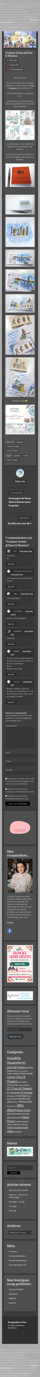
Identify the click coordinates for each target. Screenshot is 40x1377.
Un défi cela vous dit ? (19, 523)
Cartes (11, 1077)
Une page (13, 1206)
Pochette (18, 1121)
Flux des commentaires (18, 1260)
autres (30, 1067)
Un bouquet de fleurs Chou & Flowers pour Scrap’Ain (20, 502)
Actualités (14, 1058)
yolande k (17, 631)
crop (16, 1085)
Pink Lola (13, 60)
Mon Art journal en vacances (18, 1113)
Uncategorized (20, 1127)
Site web (8, 770)
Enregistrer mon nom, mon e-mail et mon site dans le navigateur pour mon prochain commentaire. (19, 781)
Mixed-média (23, 1110)
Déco (29, 1096)
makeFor (15, 1102)
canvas (15, 1073)
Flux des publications (17, 1256)
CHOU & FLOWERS (16, 1289)
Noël (9, 1117)
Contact (10, 922)
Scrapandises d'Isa (17, 1322)
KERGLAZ (12, 1298)
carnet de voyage (13, 446)
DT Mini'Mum (21, 1095)
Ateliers (21, 1067)
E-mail (8, 761)
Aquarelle (20, 442)
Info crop (12, 1210)
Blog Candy (17, 1071)
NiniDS (16, 651)
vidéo (10, 1131)
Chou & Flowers (12, 451)
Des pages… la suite (17, 1202)
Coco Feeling (22, 1082)
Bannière (10, 1071)
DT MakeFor (11, 1096)
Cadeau (9, 1073)
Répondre (11, 564)
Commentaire (11, 726)
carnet (26, 456)
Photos (11, 1121)
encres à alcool (12, 1099)
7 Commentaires (16, 69)
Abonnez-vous (15, 1036)
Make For (12, 1303)
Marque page (25, 1101)
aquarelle (17, 456)
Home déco (21, 1098)
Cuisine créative (24, 1085)
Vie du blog (18, 1131)
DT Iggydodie (13, 1092)
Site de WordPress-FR (17, 1265)
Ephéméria (13, 1294)
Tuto (9, 1127)
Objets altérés (16, 1118)
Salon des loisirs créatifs (18, 1190)
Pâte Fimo (17, 1124)
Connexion (13, 1251)
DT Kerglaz (27, 1092)
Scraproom (23, 1124)
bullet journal (24, 1071)
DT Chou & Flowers (19, 1088)
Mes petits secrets (12, 1106)
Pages (25, 1117)
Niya (15, 593)
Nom (8, 752)
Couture (10, 1085)
